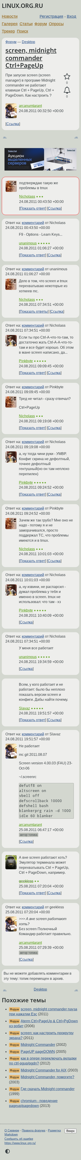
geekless (26, 881)
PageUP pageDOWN (38, 1052)
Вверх (70, 1131)
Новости (10, 16)
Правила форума (33, 1130)
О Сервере (11, 1130)
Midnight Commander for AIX (44, 1070)
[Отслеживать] (67, 90)
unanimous (28, 243)
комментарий (33, 223)
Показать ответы (34, 311)
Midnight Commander (38, 1045)
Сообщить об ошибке (18, 1138)
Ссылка (12, 124)
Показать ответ (32, 208)
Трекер (8, 31)
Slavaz (24, 708)
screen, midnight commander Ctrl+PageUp (30, 57)
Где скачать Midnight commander (47, 1089)
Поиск (22, 31)
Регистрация (51, 16)
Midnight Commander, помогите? (47, 1077)
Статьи (26, 24)
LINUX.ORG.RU (22, 6)
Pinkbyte (26, 361)
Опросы (56, 24)
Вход (71, 16)
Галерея (10, 24)
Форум (40, 24)
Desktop (28, 42)
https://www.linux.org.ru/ (20, 1143)
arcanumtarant (30, 106)
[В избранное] (67, 77)
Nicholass (27, 196)
